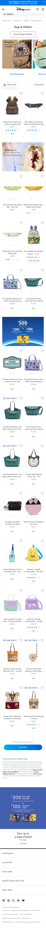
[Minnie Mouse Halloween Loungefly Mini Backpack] (12, 700)
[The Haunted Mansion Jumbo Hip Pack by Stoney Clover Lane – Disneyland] (34, 411)
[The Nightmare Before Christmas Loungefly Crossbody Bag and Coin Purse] (12, 506)
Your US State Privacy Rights (10, 914)
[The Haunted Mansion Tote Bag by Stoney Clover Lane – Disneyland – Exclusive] (12, 458)
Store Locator (7, 872)
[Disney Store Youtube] (23, 900)
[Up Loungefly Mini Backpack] (34, 235)
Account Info (7, 862)
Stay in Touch (7, 890)
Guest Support (7, 853)
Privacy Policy (35, 910)
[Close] (44, 1)
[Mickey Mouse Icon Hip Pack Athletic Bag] (12, 235)
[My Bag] (43, 9)
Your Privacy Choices (26, 914)
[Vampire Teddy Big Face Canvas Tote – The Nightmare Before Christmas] (34, 458)
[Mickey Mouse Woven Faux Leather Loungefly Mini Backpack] (12, 106)
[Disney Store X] (13, 900)
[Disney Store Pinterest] (18, 900)
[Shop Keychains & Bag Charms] (23, 156)
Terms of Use (6, 910)
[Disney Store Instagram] (8, 900)
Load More (23, 747)
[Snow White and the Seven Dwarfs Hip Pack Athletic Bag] (34, 106)
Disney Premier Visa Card (13, 881)
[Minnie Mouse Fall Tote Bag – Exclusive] (34, 700)
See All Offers (33, 3)
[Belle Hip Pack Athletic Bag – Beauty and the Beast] (34, 189)
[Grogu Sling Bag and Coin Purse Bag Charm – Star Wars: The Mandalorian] (12, 553)
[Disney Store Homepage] (23, 9)
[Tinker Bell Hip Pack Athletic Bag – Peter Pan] (12, 189)
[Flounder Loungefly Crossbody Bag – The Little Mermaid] (34, 553)
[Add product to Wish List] (21, 93)
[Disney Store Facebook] (3, 900)
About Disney (26, 918)
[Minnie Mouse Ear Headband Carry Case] (34, 506)
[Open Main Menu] (3, 9)
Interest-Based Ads (7, 922)
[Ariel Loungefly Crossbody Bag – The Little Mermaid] (12, 603)
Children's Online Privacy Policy (11, 918)
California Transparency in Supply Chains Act (27, 922)
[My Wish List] (37, 9)
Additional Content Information (21, 910)
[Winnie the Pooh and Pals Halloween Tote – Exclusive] (12, 653)
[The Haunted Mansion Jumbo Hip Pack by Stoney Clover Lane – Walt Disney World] (34, 283)
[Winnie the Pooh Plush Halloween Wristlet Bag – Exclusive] (34, 653)
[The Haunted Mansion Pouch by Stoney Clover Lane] (12, 363)
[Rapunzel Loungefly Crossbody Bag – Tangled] (34, 603)
